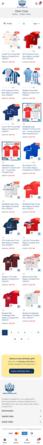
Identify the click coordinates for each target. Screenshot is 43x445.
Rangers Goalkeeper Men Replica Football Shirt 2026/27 (30, 315)
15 (21, 339)
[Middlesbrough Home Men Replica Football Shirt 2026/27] (31, 189)
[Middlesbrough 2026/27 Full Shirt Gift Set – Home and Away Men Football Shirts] (31, 112)
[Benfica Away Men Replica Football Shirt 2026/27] (31, 262)
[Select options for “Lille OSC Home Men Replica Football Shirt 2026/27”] (32, 233)
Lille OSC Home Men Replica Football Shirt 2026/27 (31, 242)
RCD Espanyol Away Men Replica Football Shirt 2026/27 (30, 56)
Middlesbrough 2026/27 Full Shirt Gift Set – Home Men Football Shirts (11, 168)
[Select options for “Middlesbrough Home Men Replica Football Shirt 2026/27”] (32, 196)
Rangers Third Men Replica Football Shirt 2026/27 (10, 279)
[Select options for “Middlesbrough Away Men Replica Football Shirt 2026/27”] (11, 196)
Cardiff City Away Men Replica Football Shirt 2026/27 (11, 56)
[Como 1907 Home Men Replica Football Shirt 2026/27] (11, 112)
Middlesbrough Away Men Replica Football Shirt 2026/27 (10, 206)
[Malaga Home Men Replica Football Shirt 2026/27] (31, 76)
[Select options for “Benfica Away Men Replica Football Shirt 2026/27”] (32, 269)
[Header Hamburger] (3, 3)
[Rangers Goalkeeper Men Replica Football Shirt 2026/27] (31, 299)
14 (15, 339)
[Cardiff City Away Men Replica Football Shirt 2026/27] (11, 40)
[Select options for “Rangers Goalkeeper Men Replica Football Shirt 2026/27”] (32, 305)
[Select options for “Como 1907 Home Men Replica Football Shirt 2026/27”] (11, 119)
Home (15, 14)
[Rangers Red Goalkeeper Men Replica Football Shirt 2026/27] (11, 299)
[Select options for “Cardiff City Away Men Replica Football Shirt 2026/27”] (11, 46)
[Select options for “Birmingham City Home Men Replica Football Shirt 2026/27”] (32, 158)
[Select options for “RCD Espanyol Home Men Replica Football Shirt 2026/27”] (11, 83)
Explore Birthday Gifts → (21, 371)
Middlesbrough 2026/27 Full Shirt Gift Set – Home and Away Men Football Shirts (31, 130)
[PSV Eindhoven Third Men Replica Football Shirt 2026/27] (11, 226)
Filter (9, 24)
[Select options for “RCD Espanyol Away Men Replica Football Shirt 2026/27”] (32, 46)
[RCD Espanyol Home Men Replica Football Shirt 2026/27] (11, 76)
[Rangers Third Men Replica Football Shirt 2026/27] (11, 262)
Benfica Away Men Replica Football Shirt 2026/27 (31, 279)
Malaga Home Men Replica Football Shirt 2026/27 (31, 92)
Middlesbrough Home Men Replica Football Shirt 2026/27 (31, 206)
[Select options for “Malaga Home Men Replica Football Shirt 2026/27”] (32, 83)
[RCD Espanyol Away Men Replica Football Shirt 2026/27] (31, 40)
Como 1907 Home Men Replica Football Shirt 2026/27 (11, 129)
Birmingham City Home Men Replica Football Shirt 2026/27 (31, 167)
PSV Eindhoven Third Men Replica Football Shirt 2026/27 (10, 242)
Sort (35, 24)
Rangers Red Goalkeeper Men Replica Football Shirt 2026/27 (10, 316)
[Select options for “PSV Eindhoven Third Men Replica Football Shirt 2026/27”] (11, 233)
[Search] (36, 3)
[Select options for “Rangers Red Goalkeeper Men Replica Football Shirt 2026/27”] (11, 305)
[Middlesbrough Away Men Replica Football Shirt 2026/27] (11, 189)
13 (38, 332)
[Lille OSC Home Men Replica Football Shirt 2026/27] (31, 226)
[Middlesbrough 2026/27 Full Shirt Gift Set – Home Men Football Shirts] (11, 151)
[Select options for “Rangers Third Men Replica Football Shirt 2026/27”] (11, 269)
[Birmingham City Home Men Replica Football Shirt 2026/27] (31, 151)
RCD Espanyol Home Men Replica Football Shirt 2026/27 (10, 92)
